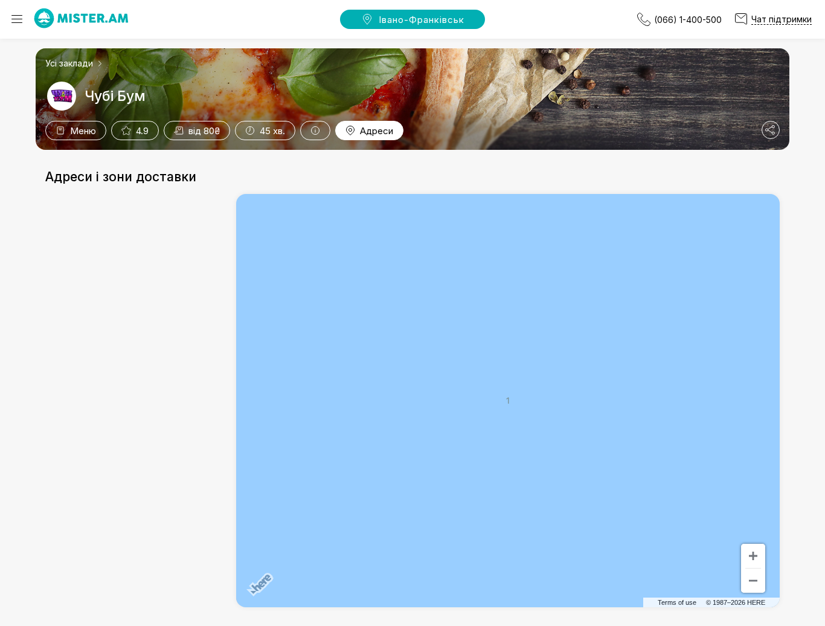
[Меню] (17, 19)
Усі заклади (69, 63)
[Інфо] (315, 130)
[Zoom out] (753, 581)
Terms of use (677, 602)
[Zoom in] (753, 556)
